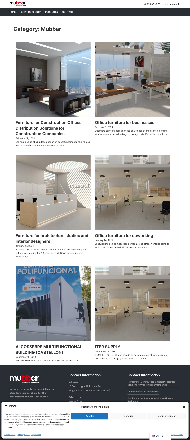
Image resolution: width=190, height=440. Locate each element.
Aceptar (90, 416)
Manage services (175, 434)
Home (13, 12)
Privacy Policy (24, 434)
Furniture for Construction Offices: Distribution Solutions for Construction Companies (49, 128)
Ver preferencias (167, 416)
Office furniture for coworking (124, 235)
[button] (184, 406)
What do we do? (31, 12)
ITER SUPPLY (107, 346)
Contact (67, 12)
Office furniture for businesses (124, 122)
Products (51, 12)
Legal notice (36, 434)
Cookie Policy (10, 434)
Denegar (128, 416)
